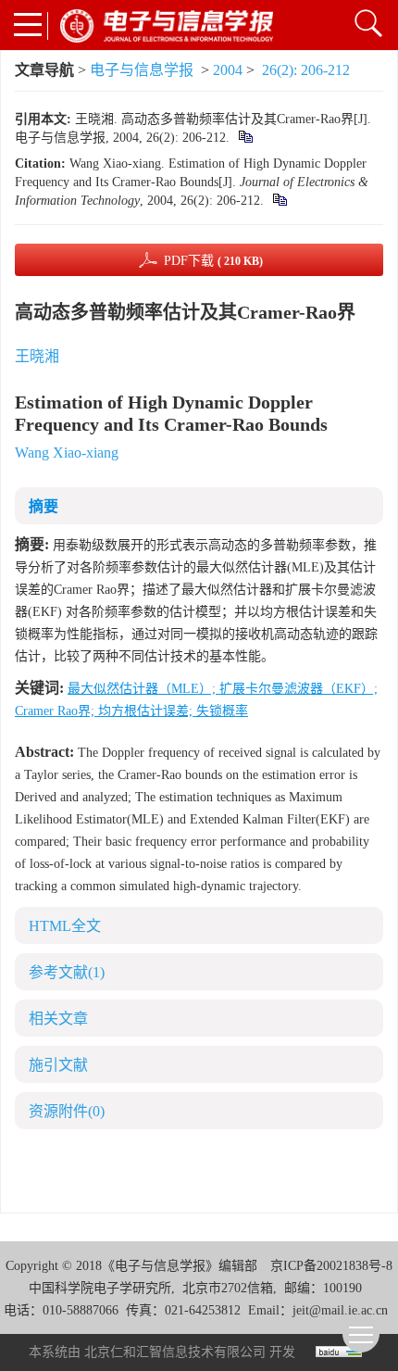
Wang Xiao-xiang (66, 452)
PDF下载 (213, 261)
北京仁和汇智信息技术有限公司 (175, 1352)
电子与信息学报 (141, 70)
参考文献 (67, 972)
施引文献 (58, 1065)
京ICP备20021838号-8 (331, 1266)
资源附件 (67, 1111)
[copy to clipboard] (279, 201)
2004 (228, 70)
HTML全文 (65, 926)
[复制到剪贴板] (244, 138)
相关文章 (58, 1018)
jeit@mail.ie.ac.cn (340, 1310)
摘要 (43, 506)
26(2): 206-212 (306, 70)
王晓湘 (37, 356)
